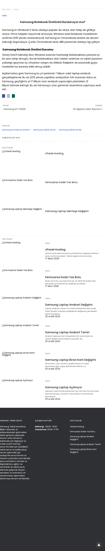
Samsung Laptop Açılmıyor (63, 387)
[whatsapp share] (13, 96)
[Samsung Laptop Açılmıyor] (22, 390)
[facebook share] (3, 96)
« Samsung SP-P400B (14, 109)
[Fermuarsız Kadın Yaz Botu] (22, 191)
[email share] (8, 96)
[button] (99, 544)
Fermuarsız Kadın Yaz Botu (61, 182)
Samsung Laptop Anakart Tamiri (67, 332)
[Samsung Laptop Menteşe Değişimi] (22, 220)
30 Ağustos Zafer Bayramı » (87, 109)
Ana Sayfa (6, 10)
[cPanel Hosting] (22, 162)
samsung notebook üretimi (16, 129)
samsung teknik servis (44, 129)
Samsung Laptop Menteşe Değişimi (66, 211)
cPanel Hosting (54, 153)
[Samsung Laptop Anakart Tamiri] (22, 335)
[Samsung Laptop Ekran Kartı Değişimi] (22, 363)
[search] (100, 4)
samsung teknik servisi (70, 129)
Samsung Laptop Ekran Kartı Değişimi (70, 360)
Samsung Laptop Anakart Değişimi (69, 305)
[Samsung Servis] (52, 4)
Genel (16, 10)
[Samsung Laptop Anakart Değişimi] (22, 308)
